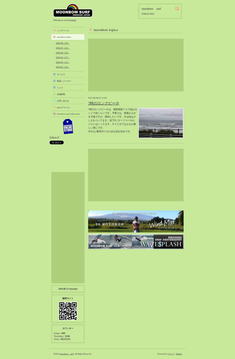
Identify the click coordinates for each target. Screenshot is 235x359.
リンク (60, 87)
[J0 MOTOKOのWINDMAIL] (136, 221)
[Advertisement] (136, 65)
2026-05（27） (62, 57)
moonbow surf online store (68, 114)
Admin (179, 354)
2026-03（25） (62, 67)
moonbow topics (64, 37)
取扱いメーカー (64, 81)
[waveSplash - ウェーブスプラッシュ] (136, 241)
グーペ (171, 354)
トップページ (63, 30)
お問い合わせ (63, 101)
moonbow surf (73, 10)
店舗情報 (61, 94)
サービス (61, 74)
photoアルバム (63, 107)
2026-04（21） (62, 62)
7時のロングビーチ (103, 103)
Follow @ (54, 137)
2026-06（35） (62, 53)
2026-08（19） (62, 43)
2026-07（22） (62, 48)
